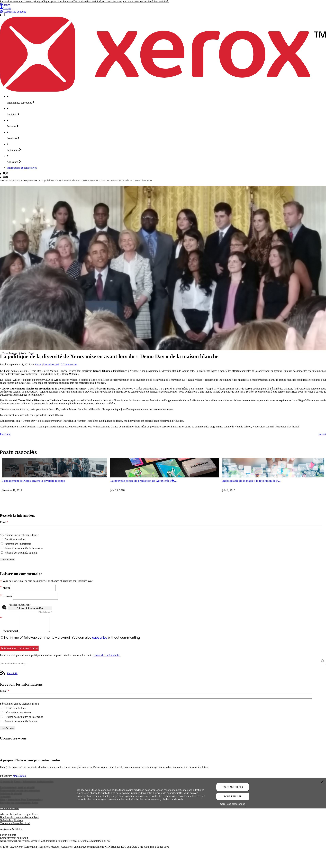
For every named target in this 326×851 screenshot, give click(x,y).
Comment (11, 631)
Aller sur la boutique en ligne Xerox (19, 814)
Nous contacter (8, 840)
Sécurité (93, 840)
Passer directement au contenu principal (21, 1)
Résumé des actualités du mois (20, 552)
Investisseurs (32, 840)
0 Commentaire (69, 364)
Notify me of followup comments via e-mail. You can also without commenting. (71, 637)
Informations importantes (17, 543)
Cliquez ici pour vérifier (30, 608)
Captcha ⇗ (45, 612)
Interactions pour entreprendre (18, 180)
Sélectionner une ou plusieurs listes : (19, 535)
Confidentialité (47, 840)
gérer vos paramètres (127, 795)
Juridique (60, 840)
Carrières (21, 840)
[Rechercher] (163, 173)
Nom (7, 588)
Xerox (38, 364)
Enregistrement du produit (14, 837)
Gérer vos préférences (232, 803)
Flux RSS (12, 673)
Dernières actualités (14, 539)
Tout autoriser (232, 787)
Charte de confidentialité (107, 655)
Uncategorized (51, 364)
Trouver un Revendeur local (15, 823)
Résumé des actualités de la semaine (23, 548)
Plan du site (104, 840)
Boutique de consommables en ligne (19, 817)
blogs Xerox (19, 775)
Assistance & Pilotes (11, 829)
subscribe (99, 637)
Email (4, 522)
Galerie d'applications (11, 820)
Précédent (5, 434)
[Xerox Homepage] (163, 90)
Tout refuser (232, 796)
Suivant (322, 434)
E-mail (8, 596)
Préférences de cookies (77, 840)
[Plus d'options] (163, 15)
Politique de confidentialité (167, 792)
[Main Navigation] (163, 177)
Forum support (8, 834)
